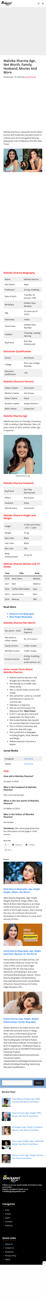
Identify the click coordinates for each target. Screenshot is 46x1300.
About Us (9, 1244)
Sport (7, 1218)
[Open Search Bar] (39, 3)
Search (39, 1083)
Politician (9, 1225)
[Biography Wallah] (6, 3)
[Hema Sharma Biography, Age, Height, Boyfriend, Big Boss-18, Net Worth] (23, 945)
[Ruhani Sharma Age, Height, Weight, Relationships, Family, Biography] (23, 1013)
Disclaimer (9, 1252)
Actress (8, 1214)
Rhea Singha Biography (21, 616)
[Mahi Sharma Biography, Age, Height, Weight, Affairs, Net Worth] (23, 883)
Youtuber (9, 1221)
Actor (7, 1210)
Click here (28, 758)
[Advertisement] (23, 31)
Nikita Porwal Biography (22, 613)
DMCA (7, 1259)
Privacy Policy (10, 1255)
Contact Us (9, 1248)
